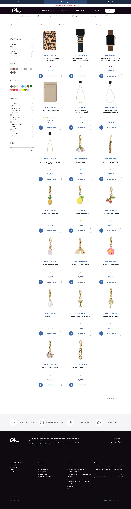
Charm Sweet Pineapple (50, 213)
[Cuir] (14, 69)
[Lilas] (28, 90)
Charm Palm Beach (110, 316)
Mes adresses (43, 474)
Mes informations (44, 476)
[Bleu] (22, 86)
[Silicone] (31, 69)
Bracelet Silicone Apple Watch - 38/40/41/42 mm (110, 60)
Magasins (70, 486)
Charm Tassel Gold (110, 162)
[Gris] (20, 90)
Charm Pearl (50, 316)
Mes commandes (43, 469)
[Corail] (11, 90)
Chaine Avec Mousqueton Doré (50, 163)
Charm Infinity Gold (80, 368)
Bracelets (27, 16)
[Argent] (14, 86)
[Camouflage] (31, 86)
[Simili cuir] (11, 72)
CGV (68, 467)
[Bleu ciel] (25, 86)
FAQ (68, 488)
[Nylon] (20, 69)
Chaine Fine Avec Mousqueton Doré (80, 111)
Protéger (65, 11)
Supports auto (79, 16)
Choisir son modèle (45, 11)
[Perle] (22, 69)
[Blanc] (20, 86)
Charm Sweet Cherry (111, 213)
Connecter (80, 11)
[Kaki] (25, 90)
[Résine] (28, 69)
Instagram (115, 442)
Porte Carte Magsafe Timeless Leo (50, 60)
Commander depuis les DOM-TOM (78, 481)
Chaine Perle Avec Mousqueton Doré (110, 111)
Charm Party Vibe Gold (80, 316)
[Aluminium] (11, 69)
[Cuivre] (14, 90)
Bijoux (42, 16)
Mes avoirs (42, 472)
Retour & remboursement (75, 469)
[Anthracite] (11, 86)
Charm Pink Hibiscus (111, 265)
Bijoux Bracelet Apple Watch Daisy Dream (80, 60)
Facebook (111, 442)
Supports (96, 16)
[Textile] (14, 72)
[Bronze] (28, 86)
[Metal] (17, 69)
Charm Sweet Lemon (81, 213)
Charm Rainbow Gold (80, 265)
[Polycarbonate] (25, 69)
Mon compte (42, 467)
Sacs (110, 16)
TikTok (119, 442)
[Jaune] (22, 90)
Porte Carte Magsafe (50, 110)
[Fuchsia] (17, 90)
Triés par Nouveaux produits (109, 25)
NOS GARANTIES (72, 479)
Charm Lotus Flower (50, 368)
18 (118, 398)
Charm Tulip (80, 162)
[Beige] (17, 86)
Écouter (96, 11)
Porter (110, 11)
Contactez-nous (72, 484)
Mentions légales (73, 472)
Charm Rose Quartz (50, 265)
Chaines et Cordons (60, 16)
